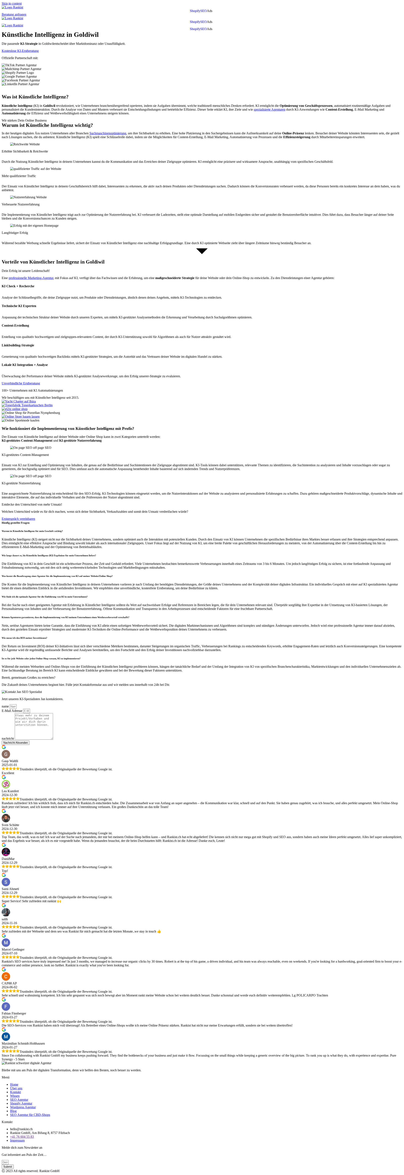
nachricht (8, 738)
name (6, 706)
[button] (210, 11)
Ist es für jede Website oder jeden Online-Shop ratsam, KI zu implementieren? (41, 658)
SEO (203, 11)
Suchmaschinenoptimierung (107, 133)
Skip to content (12, 3)
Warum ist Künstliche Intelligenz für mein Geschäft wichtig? (33, 531)
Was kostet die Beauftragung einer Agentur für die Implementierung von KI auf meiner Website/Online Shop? (57, 576)
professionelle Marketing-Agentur (31, 278)
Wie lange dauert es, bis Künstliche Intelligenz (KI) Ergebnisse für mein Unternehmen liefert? (49, 555)
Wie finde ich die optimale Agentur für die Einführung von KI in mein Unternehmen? (45, 596)
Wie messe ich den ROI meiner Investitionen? (24, 638)
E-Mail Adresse (12, 711)
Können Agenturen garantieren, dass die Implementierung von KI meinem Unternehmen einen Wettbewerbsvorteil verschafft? (65, 617)
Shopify (195, 11)
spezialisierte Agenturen (269, 109)
